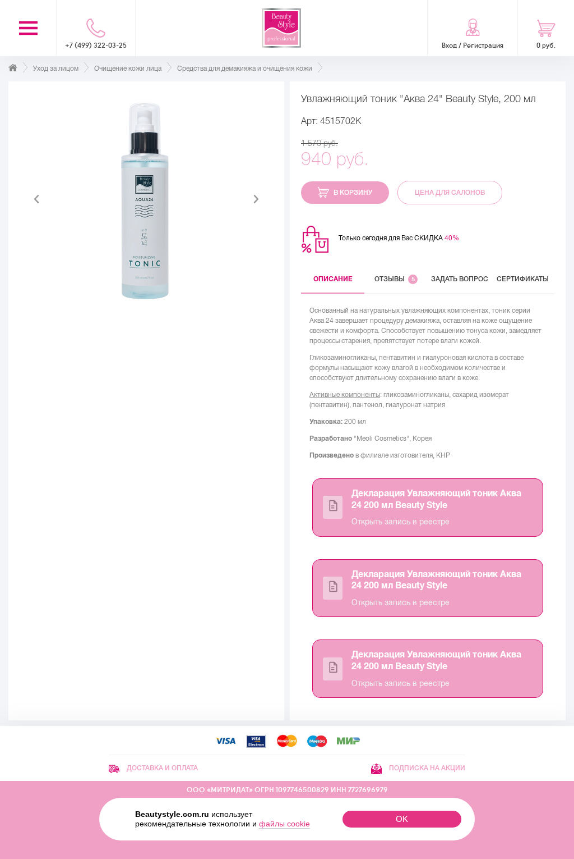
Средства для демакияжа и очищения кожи (244, 68)
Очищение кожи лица (127, 68)
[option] (146, 199)
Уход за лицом (55, 68)
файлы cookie (284, 823)
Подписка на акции (426, 768)
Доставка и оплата (161, 768)
